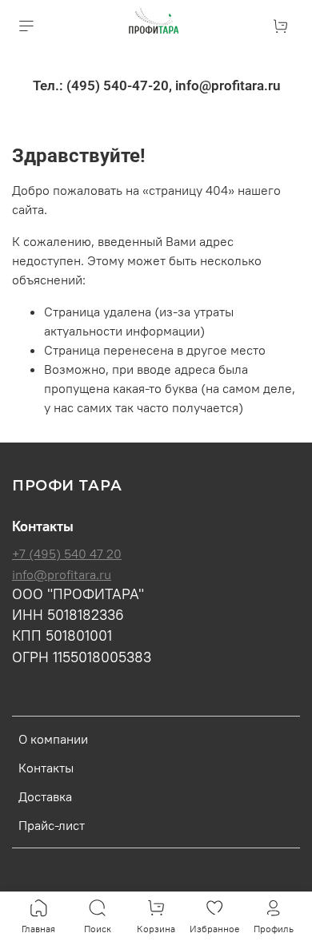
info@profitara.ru (61, 574)
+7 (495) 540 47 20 (67, 554)
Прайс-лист (51, 825)
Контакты (46, 768)
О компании (53, 739)
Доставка (45, 796)
